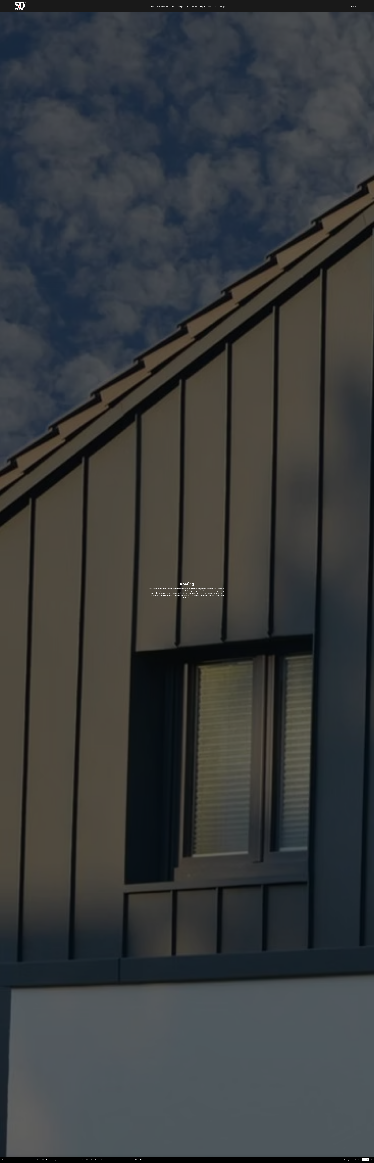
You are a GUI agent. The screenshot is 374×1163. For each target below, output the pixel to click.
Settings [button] (346, 1160)
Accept (365, 1160)
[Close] (371, 1159)
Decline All (356, 1160)
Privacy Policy (139, 1160)
